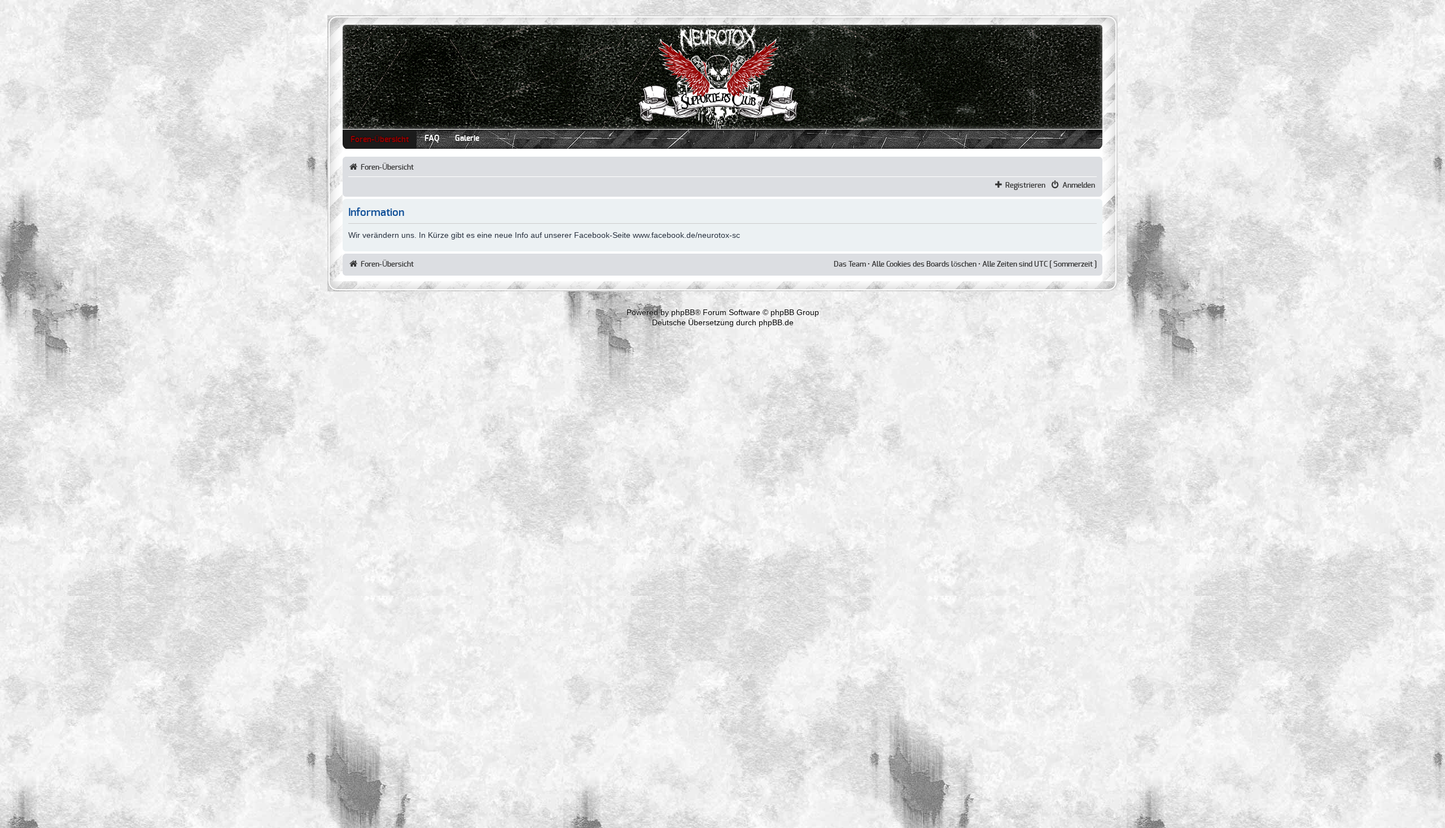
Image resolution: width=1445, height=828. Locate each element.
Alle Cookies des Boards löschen (924, 264)
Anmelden (1078, 185)
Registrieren (1025, 185)
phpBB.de (776, 322)
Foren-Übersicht (380, 140)
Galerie (467, 139)
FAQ (431, 139)
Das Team (850, 264)
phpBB (683, 312)
